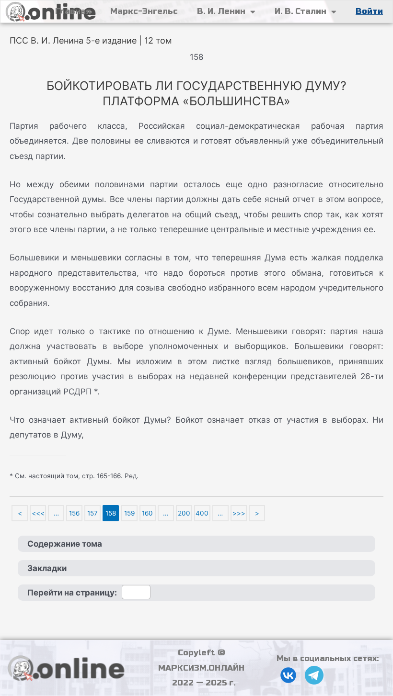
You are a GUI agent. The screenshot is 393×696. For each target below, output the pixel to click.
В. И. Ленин (221, 11)
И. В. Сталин (300, 11)
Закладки (47, 568)
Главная (73, 11)
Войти (369, 11)
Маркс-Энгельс (144, 11)
